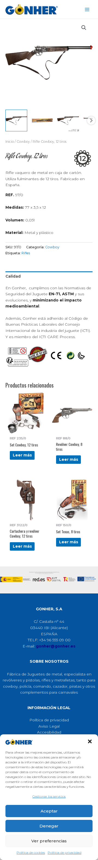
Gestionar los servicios (49, 796)
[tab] (49, 276)
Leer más (22, 455)
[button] (90, 741)
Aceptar (49, 811)
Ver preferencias (49, 840)
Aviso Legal (49, 726)
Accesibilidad (49, 732)
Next (91, 120)
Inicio (9, 141)
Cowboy (23, 141)
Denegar (49, 826)
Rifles (26, 253)
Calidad (13, 276)
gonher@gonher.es (55, 646)
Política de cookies (31, 853)
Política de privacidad (64, 853)
